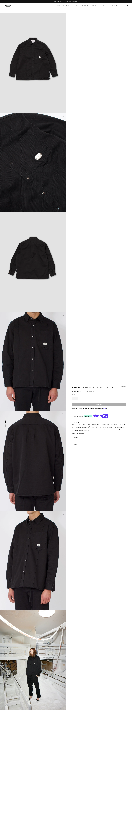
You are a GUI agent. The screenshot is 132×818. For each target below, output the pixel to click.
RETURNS (74, 444)
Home (6, 11)
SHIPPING (74, 442)
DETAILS (74, 437)
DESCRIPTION (75, 422)
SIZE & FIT (75, 439)
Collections (13, 11)
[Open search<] (120, 5)
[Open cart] (126, 5)
